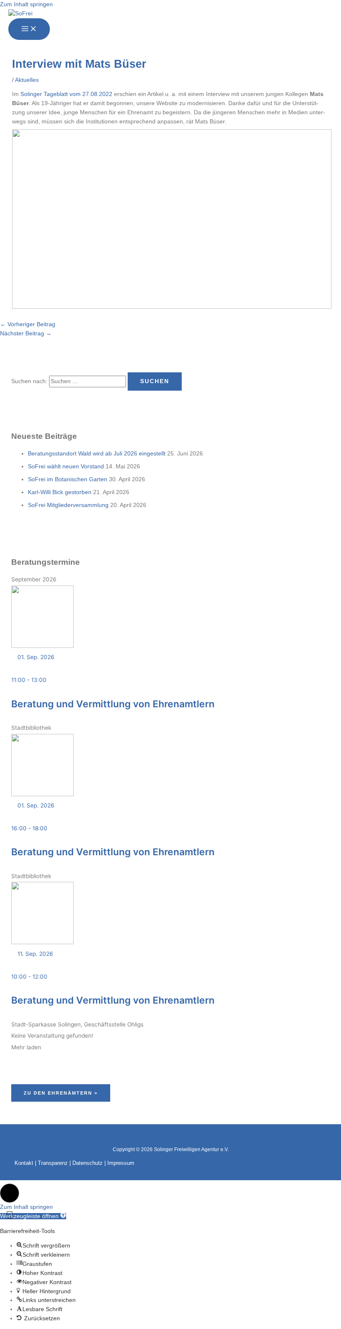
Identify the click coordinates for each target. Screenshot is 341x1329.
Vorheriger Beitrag (27, 324)
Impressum (120, 1163)
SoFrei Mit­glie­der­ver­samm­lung (68, 505)
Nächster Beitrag (26, 333)
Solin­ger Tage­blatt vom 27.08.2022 (66, 94)
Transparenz (53, 1163)
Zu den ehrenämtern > (61, 1092)
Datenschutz (87, 1163)
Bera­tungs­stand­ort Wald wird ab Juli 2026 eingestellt (97, 453)
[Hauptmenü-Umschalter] (29, 29)
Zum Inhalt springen (26, 4)
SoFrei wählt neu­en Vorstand (66, 466)
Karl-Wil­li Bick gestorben (59, 492)
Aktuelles (27, 80)
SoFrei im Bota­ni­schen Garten (67, 479)
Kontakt (24, 1163)
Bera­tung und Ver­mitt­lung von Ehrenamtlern (113, 704)
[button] (9, 1193)
